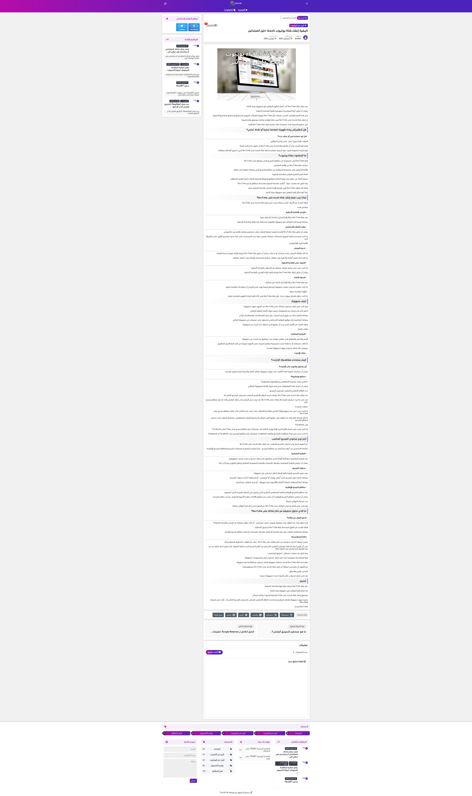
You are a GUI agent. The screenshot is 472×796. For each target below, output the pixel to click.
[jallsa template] (251, 792)
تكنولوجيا (228, 10)
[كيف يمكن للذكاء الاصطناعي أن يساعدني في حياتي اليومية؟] (195, 49)
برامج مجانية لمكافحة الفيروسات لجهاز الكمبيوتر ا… (287, 770)
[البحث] (165, 3)
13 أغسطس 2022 (173, 64)
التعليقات (210, 25)
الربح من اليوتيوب (289, 18)
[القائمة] (306, 3)
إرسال (193, 781)
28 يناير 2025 (174, 101)
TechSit (223, 793)
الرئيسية (241, 10)
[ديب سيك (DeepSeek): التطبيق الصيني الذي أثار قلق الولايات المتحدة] (195, 104)
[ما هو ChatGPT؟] (195, 86)
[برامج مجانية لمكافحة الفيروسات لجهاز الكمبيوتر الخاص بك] (195, 67)
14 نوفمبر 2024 (182, 46)
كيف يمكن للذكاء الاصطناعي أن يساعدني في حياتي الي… (287, 754)
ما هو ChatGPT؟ (182, 86)
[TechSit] (236, 6)
